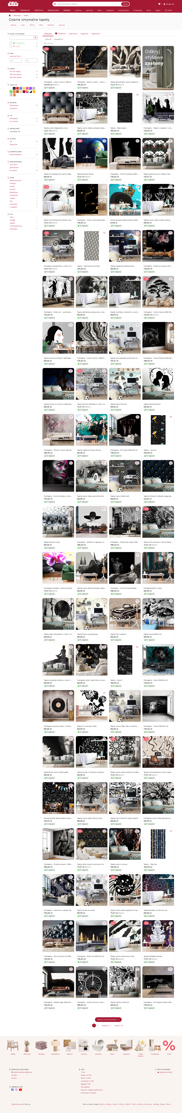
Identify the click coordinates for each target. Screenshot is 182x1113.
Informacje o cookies (88, 1093)
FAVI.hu (122, 1104)
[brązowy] (17, 91)
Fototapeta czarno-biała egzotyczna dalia (159, 818)
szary (23, 25)
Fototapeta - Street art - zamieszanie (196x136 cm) (63, 312)
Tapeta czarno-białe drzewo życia (89, 818)
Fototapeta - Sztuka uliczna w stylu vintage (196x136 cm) (98, 1002)
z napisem (13, 207)
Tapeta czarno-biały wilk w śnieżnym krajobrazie (128, 726)
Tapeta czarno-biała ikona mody (122, 956)
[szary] (33, 88)
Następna (105, 1025)
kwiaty (12, 186)
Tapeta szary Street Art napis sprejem (124, 818)
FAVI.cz (102, 1104)
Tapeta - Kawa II (116, 680)
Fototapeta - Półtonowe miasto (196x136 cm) (127, 542)
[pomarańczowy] (14, 91)
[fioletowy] (30, 88)
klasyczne (13, 144)
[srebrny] (11, 95)
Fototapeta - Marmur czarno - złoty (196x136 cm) (95, 82)
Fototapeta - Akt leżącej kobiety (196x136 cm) (161, 1002)
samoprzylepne (15, 154)
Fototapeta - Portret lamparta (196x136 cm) (126, 174)
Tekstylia (41, 1054)
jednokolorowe (15, 180)
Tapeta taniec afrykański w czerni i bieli (58, 634)
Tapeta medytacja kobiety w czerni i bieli (59, 680)
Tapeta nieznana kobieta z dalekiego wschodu (61, 358)
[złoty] (33, 91)
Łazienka (98, 1054)
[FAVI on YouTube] (20, 1090)
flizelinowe (14, 105)
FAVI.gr (162, 1104)
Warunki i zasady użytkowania (92, 1090)
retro (11, 217)
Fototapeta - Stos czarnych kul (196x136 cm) (60, 956)
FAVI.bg (156, 1104)
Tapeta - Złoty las (150, 864)
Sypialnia (126, 1054)
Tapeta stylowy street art (119, 1002)
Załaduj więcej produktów (107, 1020)
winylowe (13, 108)
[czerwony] (17, 88)
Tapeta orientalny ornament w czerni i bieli (126, 312)
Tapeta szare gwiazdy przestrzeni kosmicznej (127, 358)
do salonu (13, 170)
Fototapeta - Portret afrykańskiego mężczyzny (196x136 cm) (132, 588)
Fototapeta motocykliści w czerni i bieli (58, 266)
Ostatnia (117, 1025)
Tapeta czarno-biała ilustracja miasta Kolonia (93, 588)
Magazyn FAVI (86, 1084)
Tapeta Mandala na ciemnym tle (155, 910)
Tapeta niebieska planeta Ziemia (122, 266)
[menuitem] (13, 10)
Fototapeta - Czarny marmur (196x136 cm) (59, 82)
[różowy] (27, 88)
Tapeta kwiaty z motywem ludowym (90, 772)
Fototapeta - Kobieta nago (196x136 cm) (58, 1002)
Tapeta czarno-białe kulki (119, 496)
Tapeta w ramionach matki (87, 726)
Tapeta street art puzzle (86, 910)
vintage (12, 220)
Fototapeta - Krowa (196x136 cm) (156, 726)
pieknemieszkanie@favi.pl (22, 1072)
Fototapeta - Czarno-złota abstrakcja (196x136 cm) (95, 220)
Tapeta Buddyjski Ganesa (153, 956)
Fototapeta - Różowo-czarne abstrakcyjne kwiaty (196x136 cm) (67, 450)
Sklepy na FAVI (86, 1075)
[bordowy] (24, 91)
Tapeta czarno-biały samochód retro (90, 496)
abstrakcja (13, 192)
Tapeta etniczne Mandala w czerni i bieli (92, 404)
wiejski (12, 223)
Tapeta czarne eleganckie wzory (56, 128)
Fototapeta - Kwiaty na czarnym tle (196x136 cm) (162, 266)
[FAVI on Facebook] (12, 1090)
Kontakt (14, 1075)
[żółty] (24, 88)
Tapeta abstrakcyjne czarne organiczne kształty (128, 82)
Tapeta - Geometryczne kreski (88, 266)
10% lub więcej (15, 74)
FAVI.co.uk (148, 1104)
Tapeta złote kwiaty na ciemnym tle (90, 864)
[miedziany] (14, 95)
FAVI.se (141, 1104)
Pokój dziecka (140, 1055)
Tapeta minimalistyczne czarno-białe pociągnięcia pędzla (65, 174)
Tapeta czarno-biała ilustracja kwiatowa (92, 128)
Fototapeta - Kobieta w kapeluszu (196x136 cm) (94, 542)
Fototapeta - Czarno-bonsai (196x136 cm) (159, 312)
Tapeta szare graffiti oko (153, 634)
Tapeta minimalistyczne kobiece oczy (57, 220)
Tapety (26, 15)
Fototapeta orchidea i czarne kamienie (58, 588)
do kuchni (13, 164)
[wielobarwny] (27, 91)
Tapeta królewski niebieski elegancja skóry (160, 496)
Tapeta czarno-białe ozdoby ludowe (157, 220)
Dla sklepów (85, 1087)
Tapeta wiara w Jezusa (118, 864)
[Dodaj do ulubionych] (137, 49)
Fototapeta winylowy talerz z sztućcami (58, 726)
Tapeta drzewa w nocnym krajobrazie (57, 404)
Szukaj (125, 4)
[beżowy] (20, 91)
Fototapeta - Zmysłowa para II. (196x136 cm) (60, 864)
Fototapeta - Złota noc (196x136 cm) (90, 956)
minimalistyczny (16, 226)
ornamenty (14, 195)
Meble (13, 1054)
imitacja (13, 183)
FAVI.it (134, 1104)
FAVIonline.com (16, 1104)
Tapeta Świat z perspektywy (87, 634)
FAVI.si (168, 1104)
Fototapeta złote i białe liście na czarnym (92, 680)
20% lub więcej (15, 77)
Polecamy (48, 34)
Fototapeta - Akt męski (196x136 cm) (124, 450)
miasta (12, 198)
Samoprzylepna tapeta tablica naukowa (58, 818)
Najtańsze (84, 34)
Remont (69, 1054)
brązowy (62, 25)
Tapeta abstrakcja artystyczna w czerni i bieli (93, 312)
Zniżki (169, 1054)
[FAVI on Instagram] (16, 1090)
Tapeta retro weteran (118, 634)
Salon (112, 1054)
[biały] (11, 88)
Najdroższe (96, 34)
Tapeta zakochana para (152, 404)
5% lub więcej (15, 71)
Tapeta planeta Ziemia (85, 174)
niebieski (50, 25)
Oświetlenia (55, 1054)
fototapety (14, 118)
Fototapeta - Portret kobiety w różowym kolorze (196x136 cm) (67, 496)
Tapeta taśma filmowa (118, 404)
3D (11, 141)
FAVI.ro (115, 1104)
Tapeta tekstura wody (52, 542)
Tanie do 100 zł (15, 56)
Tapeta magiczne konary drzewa (89, 450)
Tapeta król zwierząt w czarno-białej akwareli (161, 542)
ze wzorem (14, 121)
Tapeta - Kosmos (150, 450)
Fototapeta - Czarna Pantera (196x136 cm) (159, 358)
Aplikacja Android (166, 1072)
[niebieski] (20, 88)
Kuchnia (84, 1054)
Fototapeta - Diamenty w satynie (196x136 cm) (61, 910)
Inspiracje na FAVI (87, 1081)
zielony (32, 25)
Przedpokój (155, 1054)
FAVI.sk (109, 1104)
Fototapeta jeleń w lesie (153, 588)
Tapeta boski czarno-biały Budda (56, 772)
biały (41, 25)
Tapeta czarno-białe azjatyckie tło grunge (125, 910)
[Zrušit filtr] (19, 131)
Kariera (14, 1078)
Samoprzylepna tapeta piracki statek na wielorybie (129, 220)
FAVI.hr (128, 1104)
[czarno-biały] (30, 91)
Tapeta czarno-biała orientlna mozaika (124, 772)
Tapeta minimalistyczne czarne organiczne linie (161, 772)
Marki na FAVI (86, 1078)
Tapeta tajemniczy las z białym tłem (157, 174)
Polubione (62, 34)
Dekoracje (17, 15)
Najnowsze (73, 34)
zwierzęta (13, 204)
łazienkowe (14, 167)
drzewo (12, 189)
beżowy (14, 25)
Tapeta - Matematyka (118, 128)
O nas (83, 1072)
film (11, 201)
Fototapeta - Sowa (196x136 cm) (155, 680)
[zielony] (11, 91)
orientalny (13, 229)
